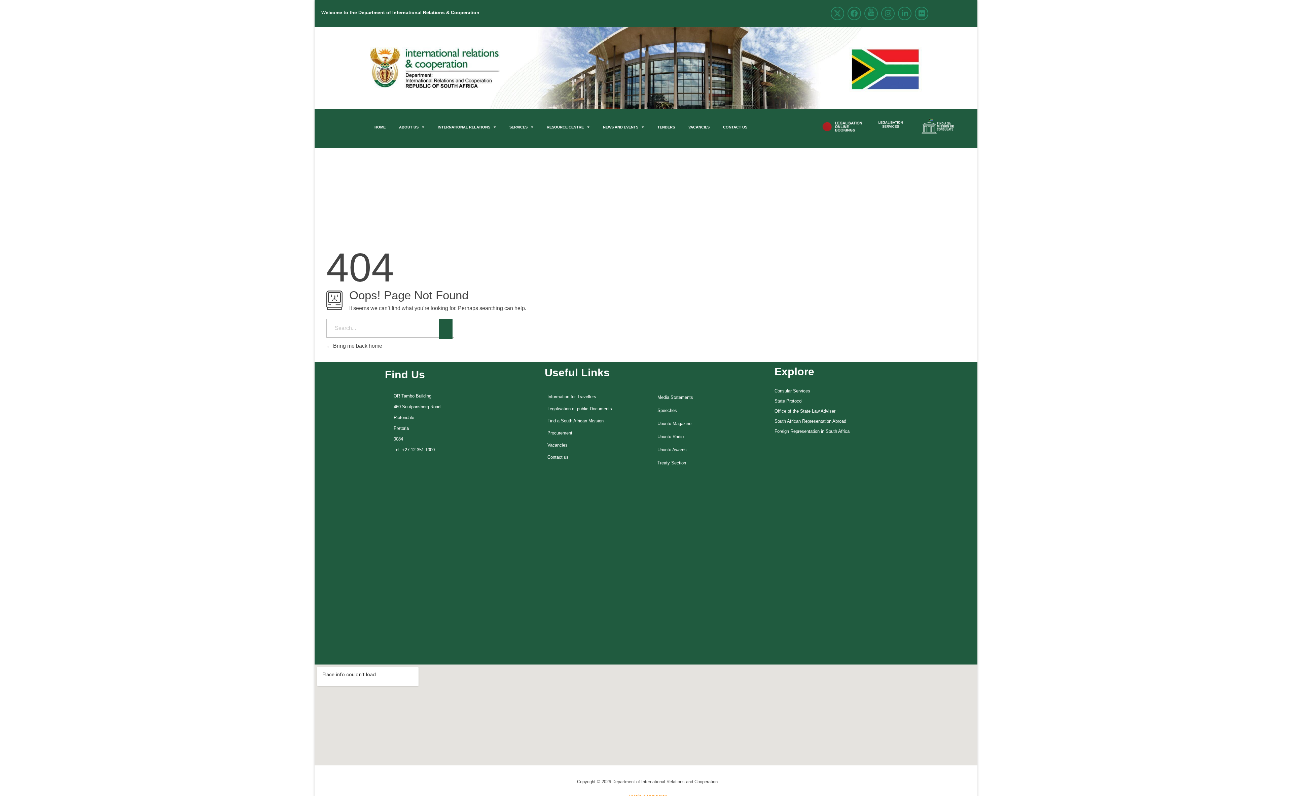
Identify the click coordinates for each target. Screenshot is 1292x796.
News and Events (620, 127)
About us (409, 127)
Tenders (666, 127)
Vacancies (699, 127)
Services (518, 127)
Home (380, 127)
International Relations (464, 127)
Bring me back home (357, 346)
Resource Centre (565, 127)
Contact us (735, 127)
